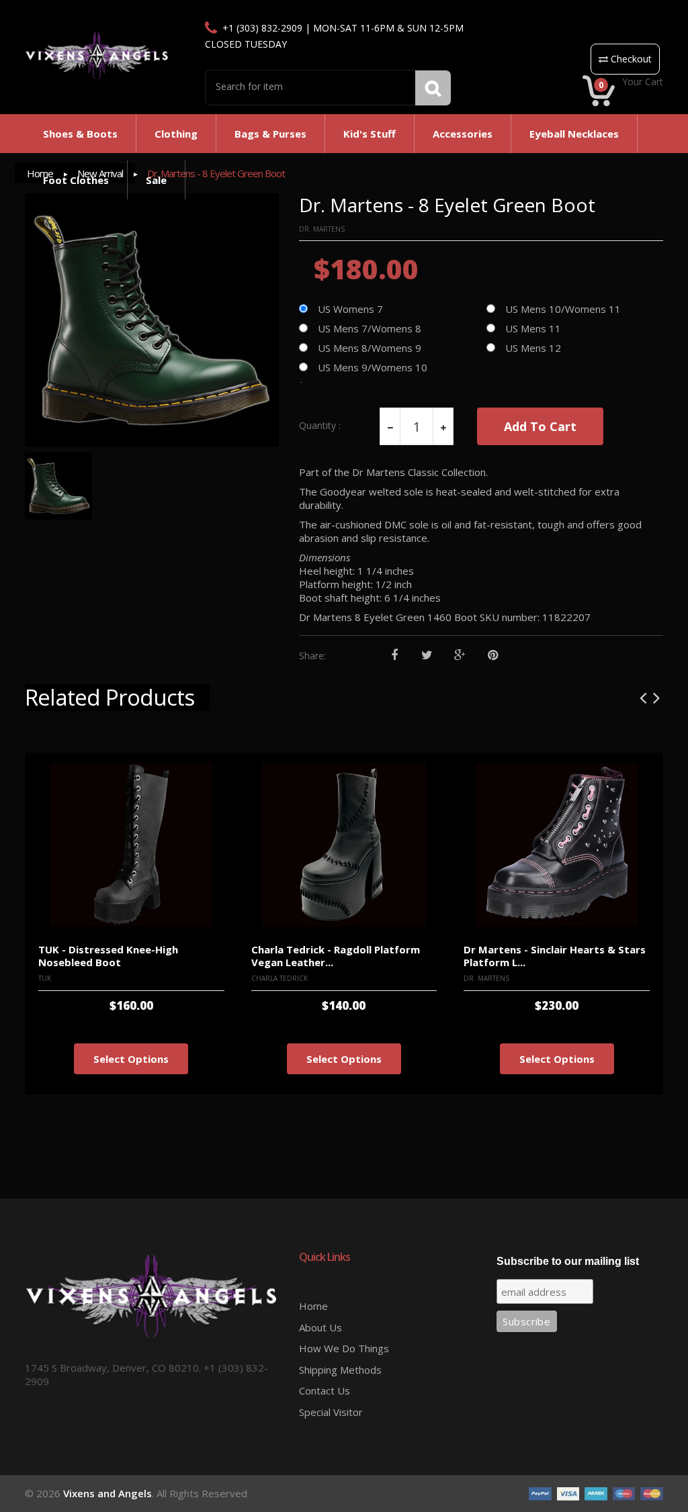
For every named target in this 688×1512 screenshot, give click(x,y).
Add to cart (540, 426)
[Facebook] (394, 655)
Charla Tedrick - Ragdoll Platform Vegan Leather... (335, 956)
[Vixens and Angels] (97, 55)
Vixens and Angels (107, 1493)
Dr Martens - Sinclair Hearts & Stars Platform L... (555, 956)
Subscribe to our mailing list (568, 1261)
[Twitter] (427, 655)
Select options (131, 1059)
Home (313, 1306)
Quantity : (320, 426)
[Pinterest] (493, 655)
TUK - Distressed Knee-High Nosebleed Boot (108, 956)
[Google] (460, 655)
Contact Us (324, 1390)
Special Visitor (331, 1412)
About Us (320, 1327)
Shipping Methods (340, 1369)
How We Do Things (344, 1348)
